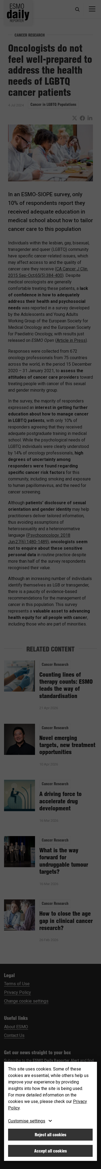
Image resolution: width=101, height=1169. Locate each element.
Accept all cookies (50, 1151)
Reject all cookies (50, 1134)
